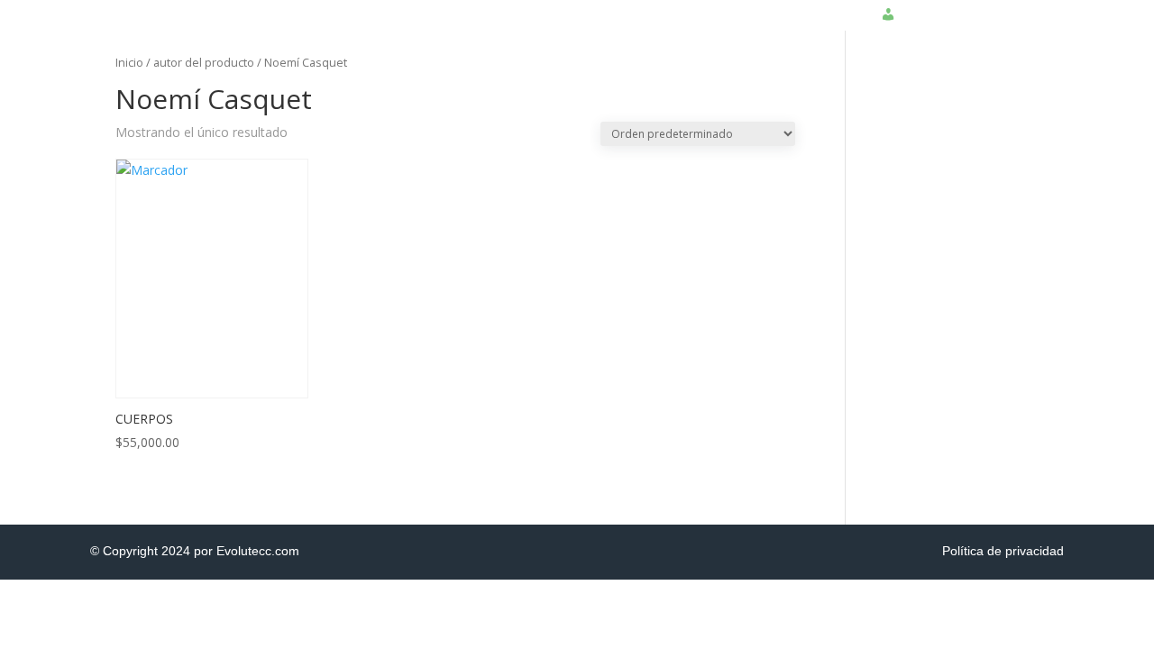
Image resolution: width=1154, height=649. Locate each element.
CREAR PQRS (675, 7)
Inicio (129, 62)
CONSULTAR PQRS (793, 7)
